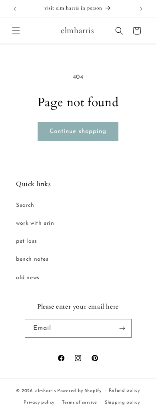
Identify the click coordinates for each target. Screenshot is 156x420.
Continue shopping (78, 132)
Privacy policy (39, 402)
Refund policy (124, 390)
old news (28, 278)
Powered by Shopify (79, 390)
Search (25, 205)
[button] (16, 31)
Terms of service (79, 402)
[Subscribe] (122, 328)
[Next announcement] (141, 9)
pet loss (26, 241)
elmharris (45, 390)
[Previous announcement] (15, 9)
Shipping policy (122, 402)
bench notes (32, 259)
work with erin (35, 223)
